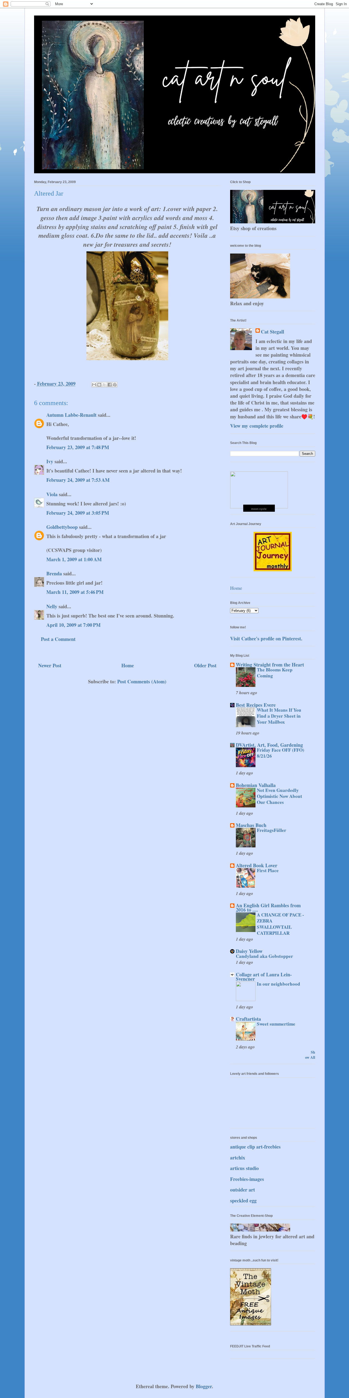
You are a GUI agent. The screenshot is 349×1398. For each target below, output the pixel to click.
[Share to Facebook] (109, 384)
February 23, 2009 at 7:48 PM (77, 447)
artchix (237, 1157)
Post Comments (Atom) (141, 681)
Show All (310, 1055)
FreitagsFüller (271, 830)
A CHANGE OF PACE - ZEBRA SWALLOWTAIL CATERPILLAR (280, 923)
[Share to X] (104, 384)
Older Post (205, 665)
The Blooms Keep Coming (275, 672)
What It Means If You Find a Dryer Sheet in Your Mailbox (279, 715)
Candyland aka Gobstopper (264, 956)
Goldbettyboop (62, 526)
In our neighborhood (278, 983)
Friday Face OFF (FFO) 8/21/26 (280, 752)
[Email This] (94, 384)
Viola (52, 494)
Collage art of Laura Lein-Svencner (264, 976)
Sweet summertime (276, 1023)
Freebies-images (247, 1179)
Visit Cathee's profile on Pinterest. (266, 638)
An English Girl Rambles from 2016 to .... (268, 907)
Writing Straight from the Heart (270, 664)
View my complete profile (256, 425)
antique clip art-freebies (255, 1146)
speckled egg (243, 1200)
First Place (268, 870)
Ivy (49, 461)
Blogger (204, 1386)
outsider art (242, 1189)
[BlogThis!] (99, 384)
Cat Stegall (272, 331)
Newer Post (49, 665)
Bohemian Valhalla (256, 785)
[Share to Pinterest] (115, 384)
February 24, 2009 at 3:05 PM (77, 512)
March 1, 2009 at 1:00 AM (74, 559)
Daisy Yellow (249, 951)
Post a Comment (58, 639)
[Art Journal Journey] (273, 569)
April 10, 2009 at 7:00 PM (73, 624)
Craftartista (248, 1018)
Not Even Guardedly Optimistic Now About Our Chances (279, 796)
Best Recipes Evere (256, 704)
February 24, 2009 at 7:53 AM (78, 479)
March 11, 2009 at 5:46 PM (75, 591)
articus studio (244, 1168)
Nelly (51, 606)
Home (127, 665)
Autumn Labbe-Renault (71, 414)
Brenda (54, 573)
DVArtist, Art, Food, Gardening (269, 744)
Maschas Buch (251, 825)
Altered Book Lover (256, 865)
